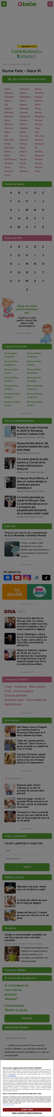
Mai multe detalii (12, 1075)
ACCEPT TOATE (27, 1110)
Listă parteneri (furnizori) (8, 1105)
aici (27, 1084)
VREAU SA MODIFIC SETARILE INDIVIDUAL (27, 1113)
